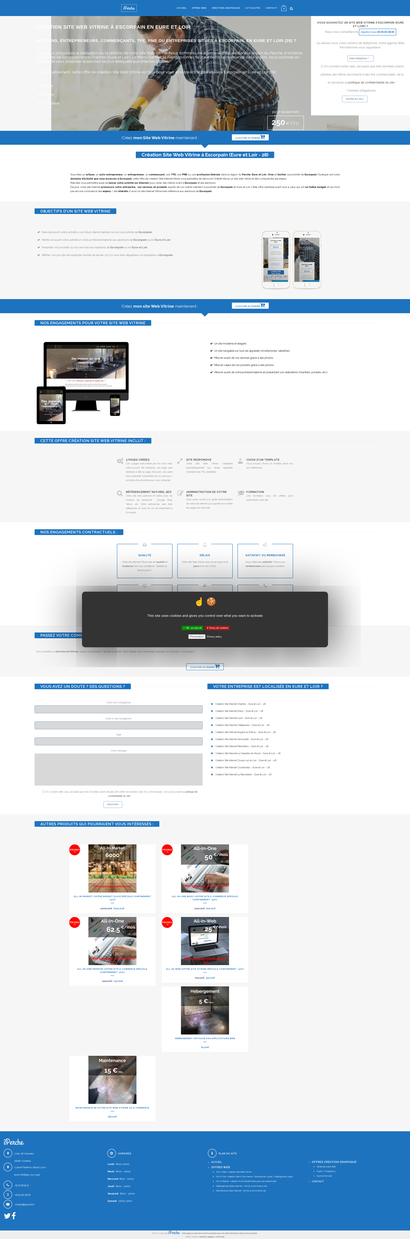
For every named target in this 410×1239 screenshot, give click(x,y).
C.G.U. (188, 1237)
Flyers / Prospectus (326, 1171)
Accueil (216, 1162)
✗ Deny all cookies (217, 628)
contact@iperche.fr (24, 1204)
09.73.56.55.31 (22, 1185)
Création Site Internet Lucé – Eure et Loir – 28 (238, 718)
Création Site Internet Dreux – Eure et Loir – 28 (239, 711)
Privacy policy (214, 636)
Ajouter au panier (248, 138)
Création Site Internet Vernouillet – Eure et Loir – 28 (241, 739)
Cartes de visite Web (326, 1166)
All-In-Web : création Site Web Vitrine (233, 1172)
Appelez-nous (377, 32)
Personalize (197, 636)
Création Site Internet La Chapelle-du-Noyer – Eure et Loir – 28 (247, 753)
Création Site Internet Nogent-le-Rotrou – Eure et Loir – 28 (245, 732)
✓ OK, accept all (192, 628)
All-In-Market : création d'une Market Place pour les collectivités (246, 1181)
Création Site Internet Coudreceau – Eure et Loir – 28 (242, 767)
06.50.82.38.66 (23, 1195)
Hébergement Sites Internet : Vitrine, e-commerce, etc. (242, 1186)
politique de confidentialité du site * (372, 82)
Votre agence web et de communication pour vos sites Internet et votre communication (219, 1233)
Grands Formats (324, 1176)
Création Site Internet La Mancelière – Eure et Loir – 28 (243, 774)
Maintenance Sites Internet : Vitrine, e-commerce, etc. (241, 1190)
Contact (318, 1181)
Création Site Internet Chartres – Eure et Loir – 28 (240, 704)
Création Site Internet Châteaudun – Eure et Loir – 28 (242, 725)
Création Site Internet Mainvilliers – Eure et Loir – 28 (241, 746)
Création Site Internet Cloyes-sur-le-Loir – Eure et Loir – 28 (245, 760)
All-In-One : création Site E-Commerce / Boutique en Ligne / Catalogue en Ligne (254, 1176)
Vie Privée (220, 1237)
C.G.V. (195, 1237)
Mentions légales (206, 1237)
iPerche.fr (8, 1138)
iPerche (173, 1233)
